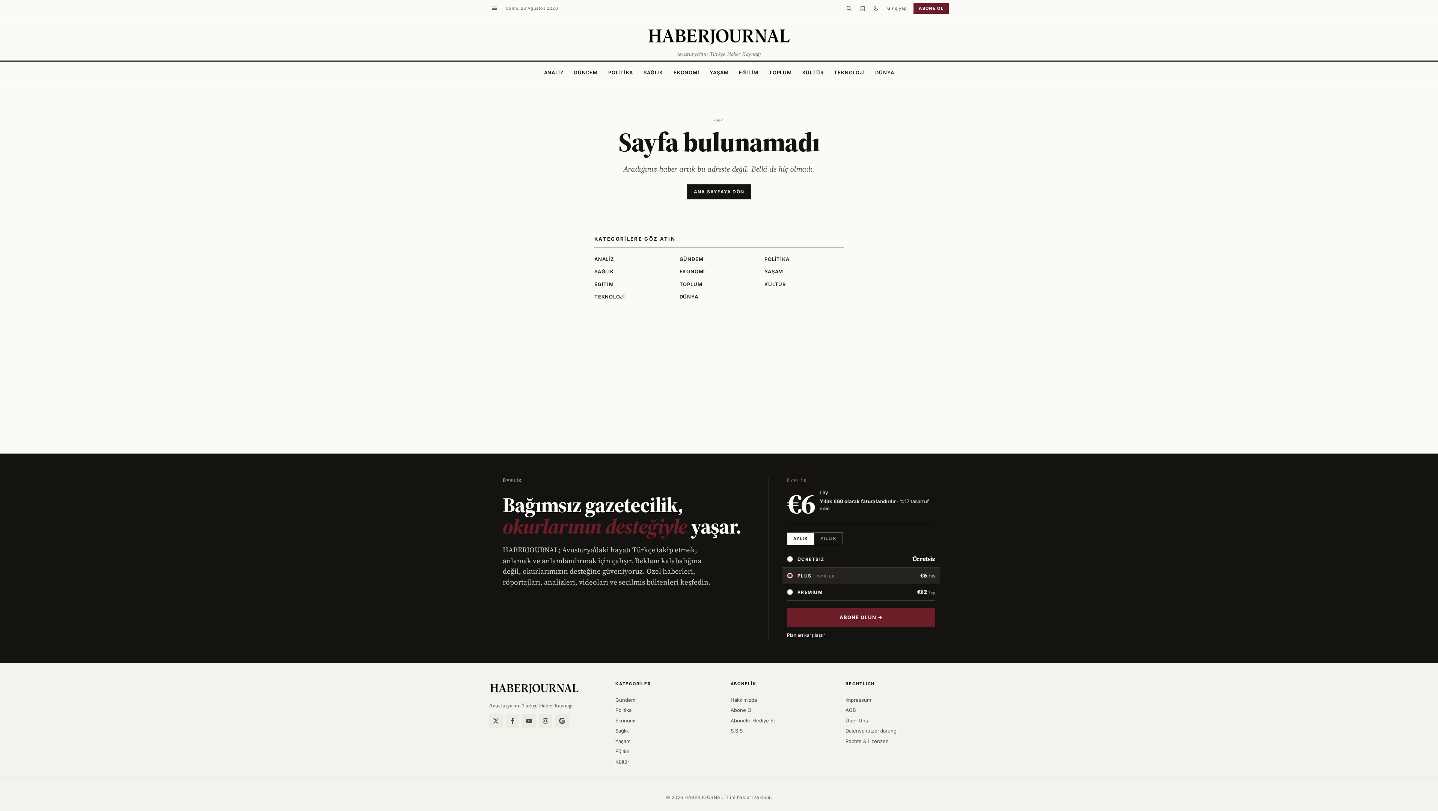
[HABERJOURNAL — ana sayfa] (534, 688)
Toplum (780, 72)
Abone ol (931, 8)
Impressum (858, 700)
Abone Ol (741, 710)
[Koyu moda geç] (876, 8)
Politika (620, 72)
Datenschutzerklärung (871, 731)
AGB (851, 710)
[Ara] (849, 8)
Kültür (813, 72)
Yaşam (719, 72)
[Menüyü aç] (494, 8)
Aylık (800, 538)
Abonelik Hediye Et (753, 721)
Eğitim (748, 72)
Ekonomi (686, 72)
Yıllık (828, 538)
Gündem (586, 72)
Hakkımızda (744, 700)
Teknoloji (849, 72)
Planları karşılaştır (806, 635)
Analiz (554, 72)
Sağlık (653, 72)
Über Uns (857, 721)
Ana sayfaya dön (719, 191)
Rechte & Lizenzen (867, 741)
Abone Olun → (861, 617)
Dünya (884, 72)
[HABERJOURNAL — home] (719, 36)
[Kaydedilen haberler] (862, 8)
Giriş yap (897, 8)
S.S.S (737, 731)
